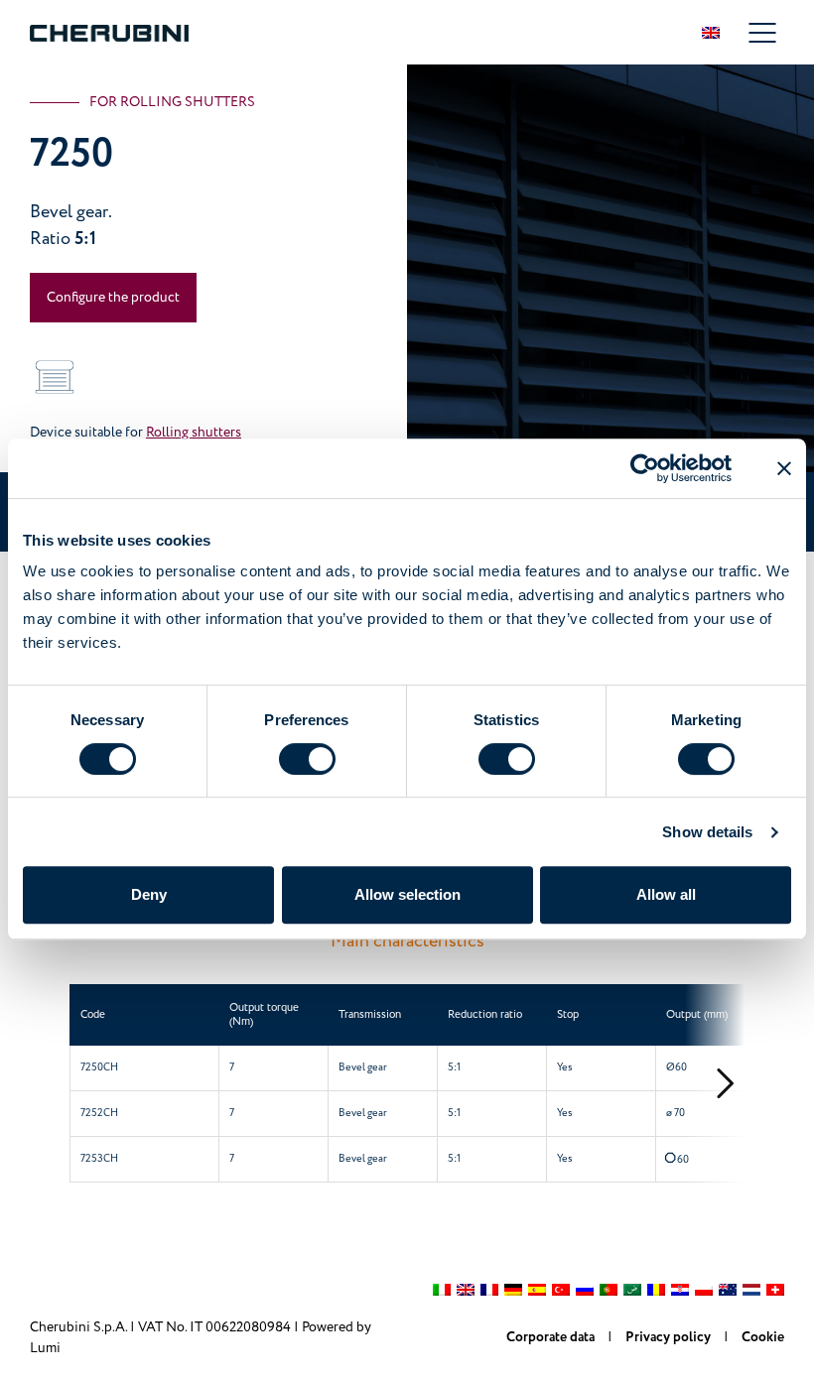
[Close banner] (784, 468)
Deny (149, 894)
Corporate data (552, 1337)
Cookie (763, 1337)
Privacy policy (669, 1337)
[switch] (307, 759)
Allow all (666, 894)
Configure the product (113, 297)
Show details (707, 831)
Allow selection (407, 894)
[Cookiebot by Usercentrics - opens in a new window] (645, 468)
